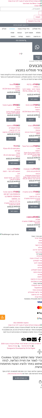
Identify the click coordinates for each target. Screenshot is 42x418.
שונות (18, 153)
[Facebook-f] (39, 339)
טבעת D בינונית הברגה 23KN (32, 133)
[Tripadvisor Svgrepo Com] (23, 339)
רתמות (18, 87)
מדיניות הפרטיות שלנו (15, 373)
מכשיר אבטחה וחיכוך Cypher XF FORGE (13, 112)
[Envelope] (34, 339)
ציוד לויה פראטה (14, 130)
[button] (34, 99)
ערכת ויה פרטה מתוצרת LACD (32, 199)
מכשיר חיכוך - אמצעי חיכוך (31, 89)
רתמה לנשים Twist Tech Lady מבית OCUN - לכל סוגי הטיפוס (32, 154)
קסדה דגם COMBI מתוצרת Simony (31, 222)
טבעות (38, 130)
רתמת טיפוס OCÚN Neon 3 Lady (11, 89)
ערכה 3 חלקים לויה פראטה (11, 132)
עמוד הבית (38, 61)
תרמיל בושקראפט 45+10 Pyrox (11, 155)
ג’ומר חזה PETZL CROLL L (31, 91)
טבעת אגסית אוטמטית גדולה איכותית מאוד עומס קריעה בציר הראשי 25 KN (31, 177)
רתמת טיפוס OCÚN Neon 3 (31, 112)
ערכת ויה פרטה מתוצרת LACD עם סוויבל (12, 203)
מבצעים (17, 110)
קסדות (38, 219)
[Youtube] (29, 339)
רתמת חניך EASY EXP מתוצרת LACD (12, 178)
